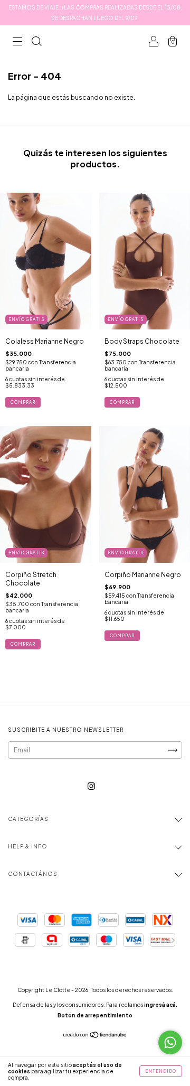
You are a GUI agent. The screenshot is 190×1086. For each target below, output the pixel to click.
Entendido (160, 1071)
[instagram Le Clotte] (91, 786)
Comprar (23, 402)
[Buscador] (36, 42)
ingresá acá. (160, 1005)
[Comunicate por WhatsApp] (170, 1042)
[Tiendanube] (95, 1036)
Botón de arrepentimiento (95, 1015)
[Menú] (17, 42)
